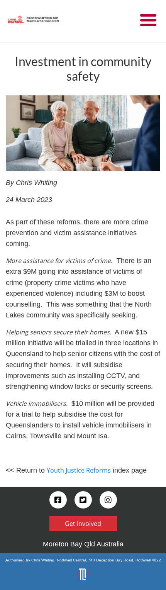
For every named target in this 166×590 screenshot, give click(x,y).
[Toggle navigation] (148, 20)
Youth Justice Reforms (79, 470)
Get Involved (83, 523)
